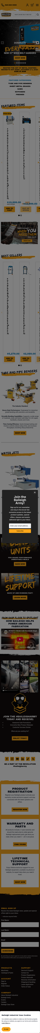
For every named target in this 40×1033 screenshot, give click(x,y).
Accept (6, 1029)
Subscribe (20, 531)
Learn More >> (6, 1023)
